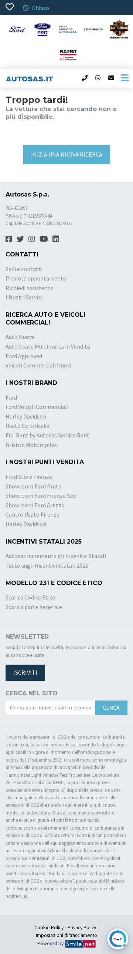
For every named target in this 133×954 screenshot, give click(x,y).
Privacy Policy (82, 927)
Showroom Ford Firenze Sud (41, 495)
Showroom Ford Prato (34, 486)
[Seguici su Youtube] (44, 238)
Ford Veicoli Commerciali (37, 406)
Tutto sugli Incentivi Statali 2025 (47, 565)
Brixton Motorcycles (31, 445)
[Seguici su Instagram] (31, 238)
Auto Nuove (20, 336)
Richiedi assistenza (30, 288)
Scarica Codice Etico (30, 597)
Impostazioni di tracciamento (66, 935)
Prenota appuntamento (36, 278)
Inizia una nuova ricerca (66, 154)
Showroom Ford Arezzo (35, 505)
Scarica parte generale (34, 607)
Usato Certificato (28, 425)
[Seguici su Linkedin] (55, 238)
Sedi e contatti (24, 269)
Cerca (111, 707)
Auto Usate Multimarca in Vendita (48, 346)
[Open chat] (118, 939)
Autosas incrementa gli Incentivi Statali (56, 556)
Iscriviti (25, 672)
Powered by (51, 943)
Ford (11, 397)
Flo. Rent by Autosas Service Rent (47, 435)
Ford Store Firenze (29, 476)
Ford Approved (24, 356)
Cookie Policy (49, 927)
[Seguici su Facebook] (9, 238)
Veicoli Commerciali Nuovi (38, 365)
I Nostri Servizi (24, 297)
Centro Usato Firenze (32, 514)
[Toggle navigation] (124, 78)
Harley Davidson (26, 416)
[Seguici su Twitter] (20, 238)
